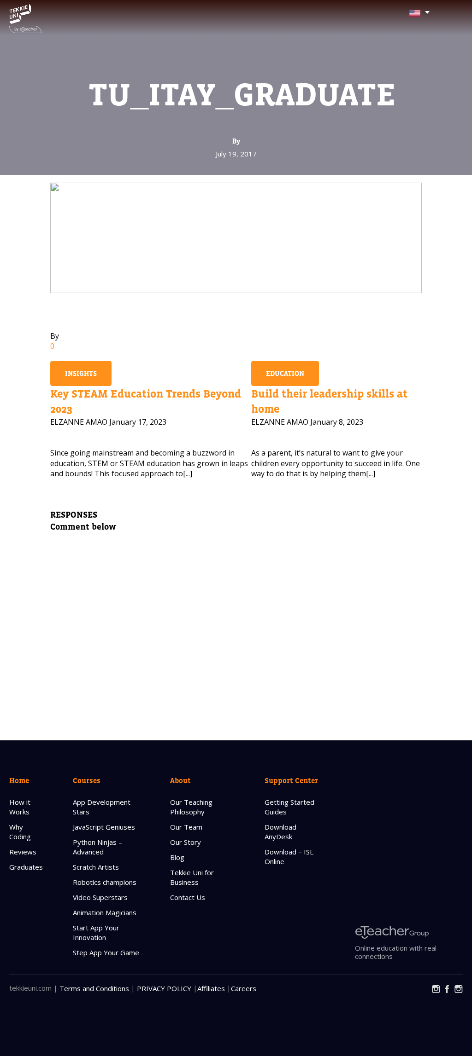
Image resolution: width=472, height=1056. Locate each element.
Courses (86, 780)
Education (285, 373)
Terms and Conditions (94, 988)
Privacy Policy (164, 988)
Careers (243, 988)
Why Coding (20, 831)
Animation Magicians (104, 912)
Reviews (22, 851)
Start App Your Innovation (96, 932)
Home (19, 780)
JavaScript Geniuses (104, 826)
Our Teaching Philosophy (191, 806)
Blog (177, 857)
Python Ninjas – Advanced (97, 846)
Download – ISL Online (289, 856)
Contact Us (187, 897)
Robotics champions (104, 882)
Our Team (186, 826)
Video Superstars (100, 897)
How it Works (19, 806)
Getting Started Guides (289, 806)
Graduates (26, 866)
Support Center (291, 780)
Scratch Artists (96, 866)
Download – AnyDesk (283, 831)
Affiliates (211, 988)
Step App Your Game (106, 952)
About (180, 780)
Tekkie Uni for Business (192, 877)
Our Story (185, 842)
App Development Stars (101, 806)
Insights (81, 373)
